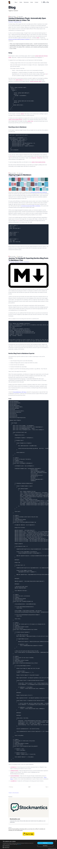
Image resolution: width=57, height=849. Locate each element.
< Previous (10, 786)
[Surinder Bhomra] (10, 2)
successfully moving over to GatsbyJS (39, 192)
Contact (36, 2)
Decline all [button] (45, 845)
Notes (21, 2)
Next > (47, 786)
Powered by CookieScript (52, 848)
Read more (19, 844)
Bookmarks (26, 2)
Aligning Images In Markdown (19, 175)
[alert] (28, 844)
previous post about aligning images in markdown (19, 39)
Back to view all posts (14, 792)
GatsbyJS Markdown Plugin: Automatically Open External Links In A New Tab (27, 19)
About (31, 2)
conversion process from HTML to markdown (30, 205)
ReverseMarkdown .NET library (19, 392)
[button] (19, 847)
